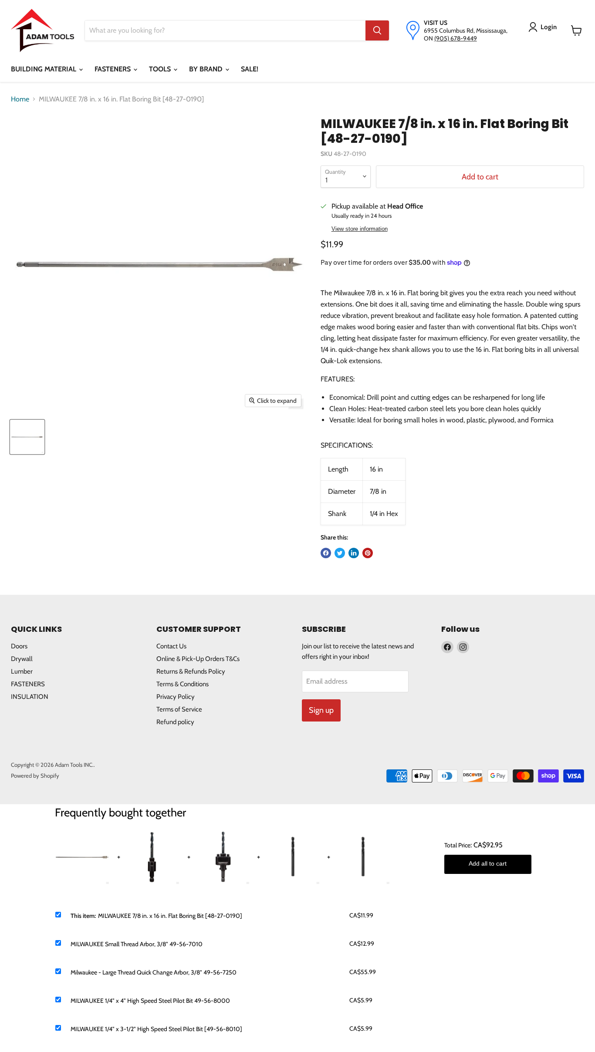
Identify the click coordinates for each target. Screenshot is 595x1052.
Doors (19, 646)
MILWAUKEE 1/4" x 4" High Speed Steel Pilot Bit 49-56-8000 (150, 1001)
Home (20, 99)
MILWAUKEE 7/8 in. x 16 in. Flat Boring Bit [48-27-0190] (170, 916)
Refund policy (175, 722)
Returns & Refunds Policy (190, 671)
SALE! (249, 69)
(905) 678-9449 (455, 38)
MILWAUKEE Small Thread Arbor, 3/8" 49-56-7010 (137, 944)
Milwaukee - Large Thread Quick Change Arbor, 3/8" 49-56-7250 (154, 972)
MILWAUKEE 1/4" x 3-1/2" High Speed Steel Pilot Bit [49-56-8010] (156, 1029)
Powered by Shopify (35, 775)
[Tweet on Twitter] (340, 553)
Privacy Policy (175, 697)
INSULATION (29, 697)
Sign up (321, 710)
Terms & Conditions (182, 684)
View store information (359, 229)
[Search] (377, 30)
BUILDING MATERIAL (44, 69)
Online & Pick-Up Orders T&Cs (198, 659)
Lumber (22, 671)
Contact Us (171, 646)
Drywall (22, 659)
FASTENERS (113, 69)
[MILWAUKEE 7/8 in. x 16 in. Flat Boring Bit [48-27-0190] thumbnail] (27, 437)
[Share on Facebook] (326, 553)
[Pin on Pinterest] (367, 553)
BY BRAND (206, 69)
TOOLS (160, 69)
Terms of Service (179, 709)
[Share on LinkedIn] (353, 553)
